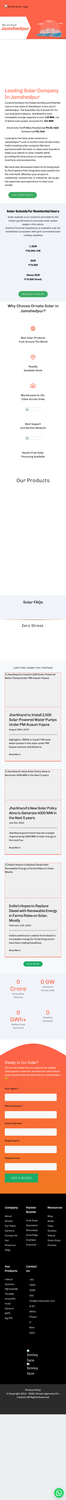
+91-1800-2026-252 (32, 1287)
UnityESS (10, 1298)
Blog (50, 1216)
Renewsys (32, 1230)
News (51, 1221)
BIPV (7, 1313)
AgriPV (8, 1318)
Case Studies (52, 1228)
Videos (51, 1235)
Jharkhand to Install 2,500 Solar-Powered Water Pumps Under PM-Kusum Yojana (33, 720)
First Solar (32, 1220)
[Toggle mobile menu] (60, 8)
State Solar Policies (54, 1243)
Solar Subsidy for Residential (28, 211)
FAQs (7, 1250)
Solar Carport (9, 1306)
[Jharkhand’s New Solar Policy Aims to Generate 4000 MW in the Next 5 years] (33, 785)
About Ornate (9, 1218)
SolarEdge (32, 1235)
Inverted (31, 1244)
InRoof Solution (9, 1282)
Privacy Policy (33, 1390)
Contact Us (11, 1235)
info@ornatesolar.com (34, 1300)
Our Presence (10, 1243)
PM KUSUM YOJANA (11, 1291)
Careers (9, 1230)
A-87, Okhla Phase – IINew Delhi (33, 1319)
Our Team (10, 1225)
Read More (15, 754)
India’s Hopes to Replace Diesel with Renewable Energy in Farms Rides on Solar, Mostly (33, 913)
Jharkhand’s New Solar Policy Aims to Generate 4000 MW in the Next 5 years (33, 813)
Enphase (31, 1239)
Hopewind (31, 1225)
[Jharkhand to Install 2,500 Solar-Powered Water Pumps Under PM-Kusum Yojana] (33, 690)
